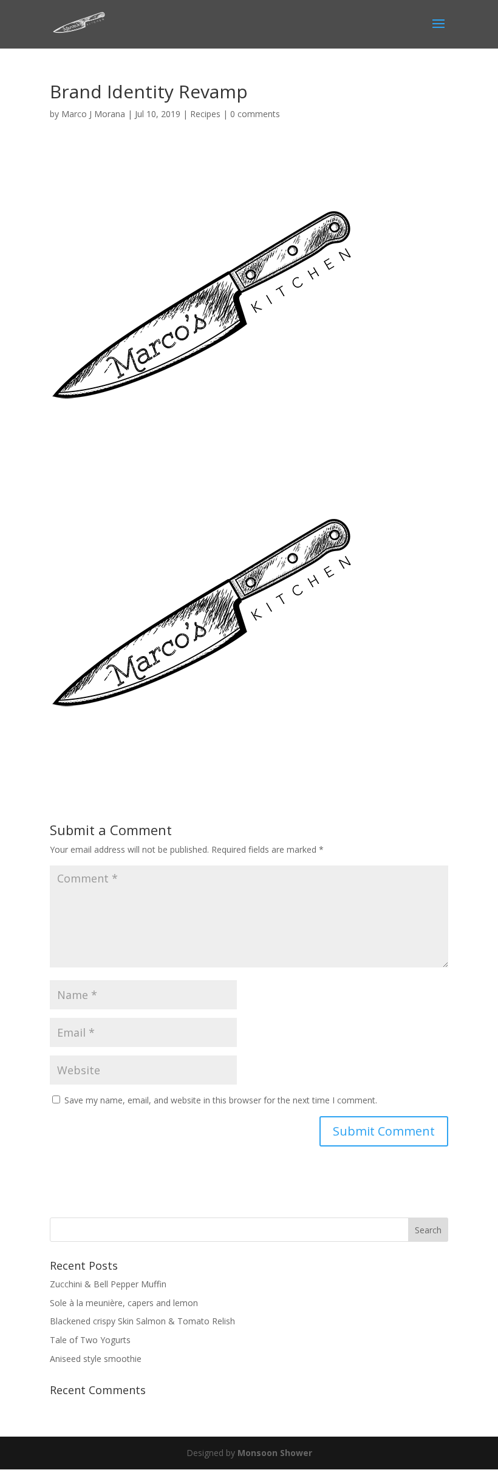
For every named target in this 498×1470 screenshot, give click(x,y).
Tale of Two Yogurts (90, 1340)
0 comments (255, 114)
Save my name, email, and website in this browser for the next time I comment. (220, 1100)
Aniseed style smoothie (96, 1358)
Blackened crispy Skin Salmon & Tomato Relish (142, 1321)
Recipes (205, 114)
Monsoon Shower (274, 1452)
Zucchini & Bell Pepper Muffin (108, 1284)
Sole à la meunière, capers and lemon (124, 1303)
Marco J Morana (93, 114)
